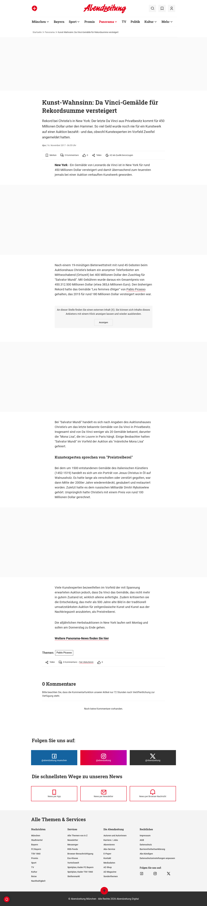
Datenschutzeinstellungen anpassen (157, 858)
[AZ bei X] (168, 874)
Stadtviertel (37, 840)
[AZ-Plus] (34, 8)
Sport (73, 22)
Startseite (37, 32)
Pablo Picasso (135, 289)
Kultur (149, 22)
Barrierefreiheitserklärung (152, 849)
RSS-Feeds (72, 849)
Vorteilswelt (73, 863)
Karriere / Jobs (111, 840)
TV (124, 22)
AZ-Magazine (110, 872)
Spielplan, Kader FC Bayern (80, 867)
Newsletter (72, 840)
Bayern (59, 22)
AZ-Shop (108, 867)
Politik (135, 22)
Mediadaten (109, 863)
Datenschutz (146, 844)
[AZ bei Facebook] (142, 874)
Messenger (72, 844)
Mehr (166, 22)
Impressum (145, 835)
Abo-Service (109, 849)
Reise (34, 876)
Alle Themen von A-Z (77, 835)
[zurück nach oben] (104, 892)
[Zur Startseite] (105, 12)
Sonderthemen (111, 876)
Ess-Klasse (72, 858)
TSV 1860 (35, 853)
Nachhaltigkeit (38, 881)
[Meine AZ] (171, 8)
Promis (89, 22)
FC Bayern (36, 849)
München (39, 22)
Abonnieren (109, 844)
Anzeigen (103, 322)
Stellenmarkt (73, 876)
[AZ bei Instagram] (155, 874)
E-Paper (107, 853)
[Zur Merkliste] (162, 8)
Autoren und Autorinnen (115, 835)
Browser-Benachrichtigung (80, 853)
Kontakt (107, 858)
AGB (142, 840)
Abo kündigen (146, 853)
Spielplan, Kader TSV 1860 (80, 872)
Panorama (106, 22)
